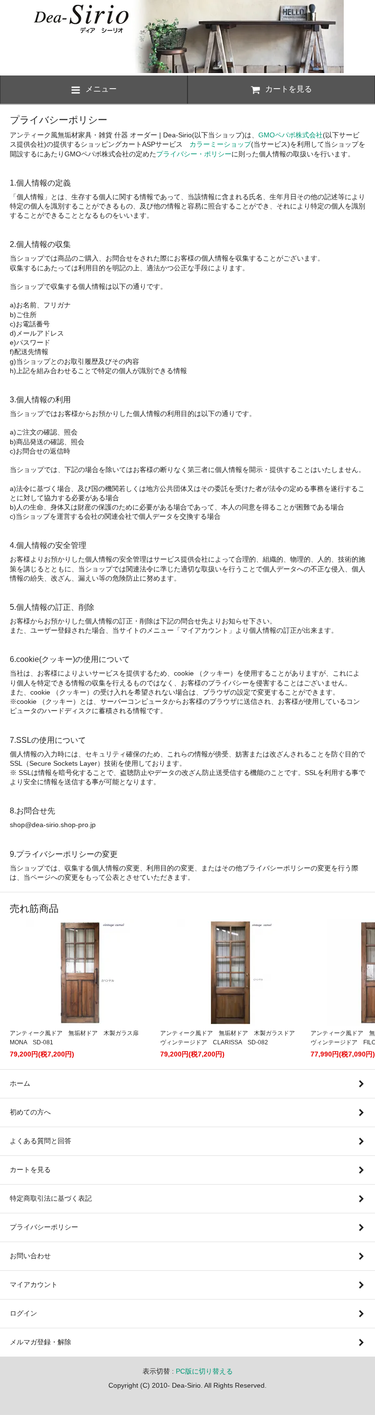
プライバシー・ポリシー (193, 154)
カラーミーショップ (220, 144)
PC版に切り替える (204, 1371)
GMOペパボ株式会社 (290, 135)
